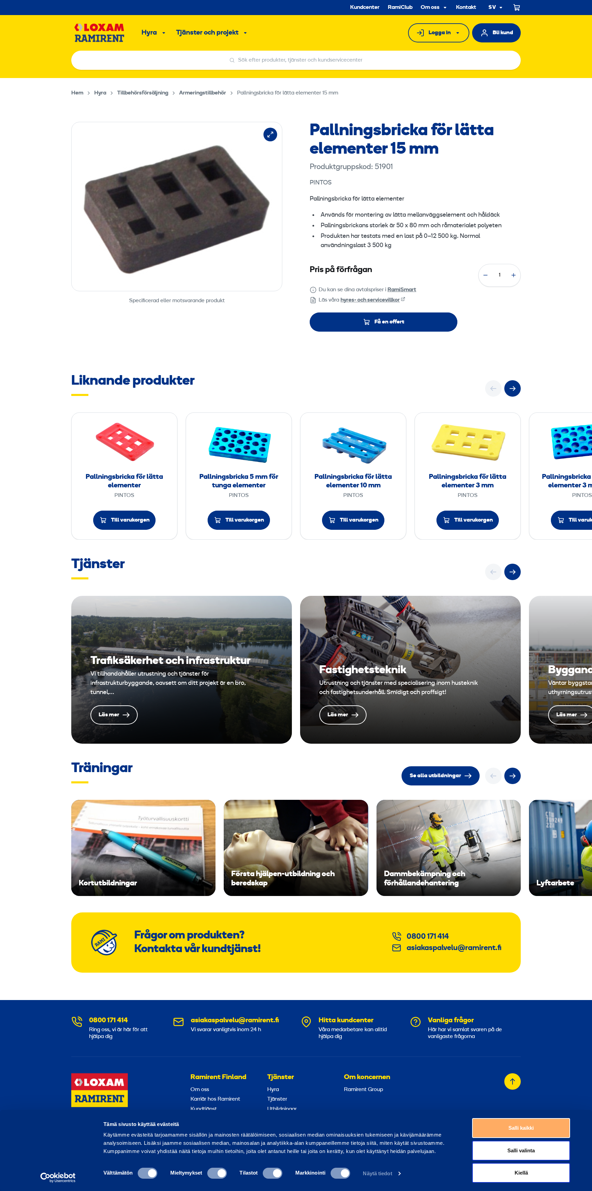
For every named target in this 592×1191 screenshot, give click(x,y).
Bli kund (503, 33)
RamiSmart (401, 290)
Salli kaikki (521, 1128)
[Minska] (485, 275)
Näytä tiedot (377, 1173)
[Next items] (512, 388)
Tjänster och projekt (207, 32)
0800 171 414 (428, 937)
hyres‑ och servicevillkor (370, 300)
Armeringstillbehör (202, 93)
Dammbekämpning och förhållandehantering (449, 848)
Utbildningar (282, 1109)
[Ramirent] (99, 33)
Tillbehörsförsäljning (142, 93)
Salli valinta (521, 1150)
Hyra (149, 32)
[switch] (217, 1173)
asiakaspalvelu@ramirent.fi (454, 948)
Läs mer (181, 670)
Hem (77, 93)
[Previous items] (493, 388)
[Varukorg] (517, 7)
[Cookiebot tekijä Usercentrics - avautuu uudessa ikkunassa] (58, 1178)
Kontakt (466, 7)
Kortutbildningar (143, 848)
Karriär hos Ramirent (215, 1099)
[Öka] (513, 275)
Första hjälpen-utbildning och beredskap (296, 848)
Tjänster (280, 1077)
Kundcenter (365, 7)
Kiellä (521, 1173)
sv (492, 7)
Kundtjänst (203, 1109)
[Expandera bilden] (270, 134)
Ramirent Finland (218, 1077)
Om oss (430, 7)
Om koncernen (367, 1077)
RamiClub (400, 7)
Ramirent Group (363, 1089)
